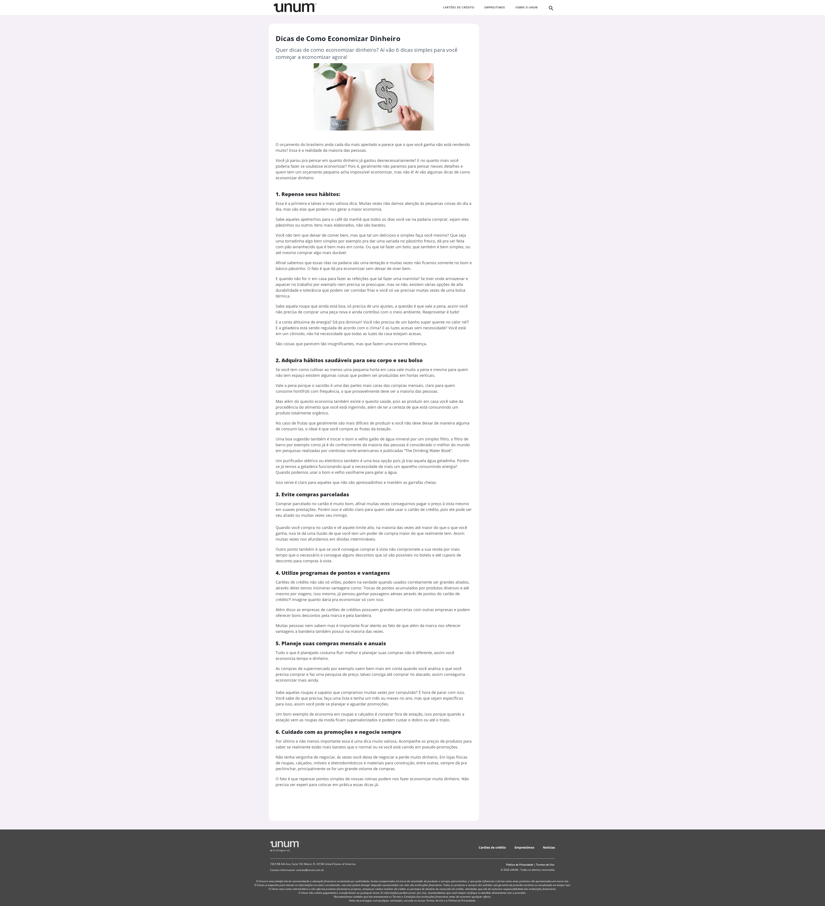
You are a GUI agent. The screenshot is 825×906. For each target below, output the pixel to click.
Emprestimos (524, 847)
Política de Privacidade (519, 864)
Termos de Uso (545, 864)
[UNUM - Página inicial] (294, 7)
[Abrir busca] (550, 7)
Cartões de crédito (492, 847)
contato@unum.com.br (310, 870)
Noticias (549, 847)
